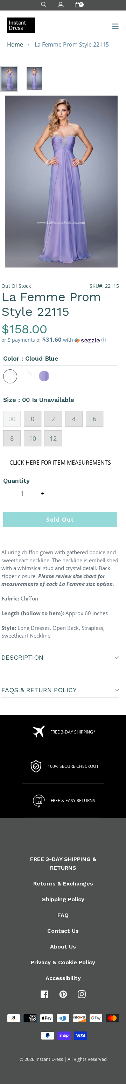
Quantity (16, 480)
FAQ (63, 915)
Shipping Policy (63, 899)
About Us (63, 946)
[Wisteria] (44, 376)
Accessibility (63, 978)
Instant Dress (49, 1059)
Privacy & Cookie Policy (63, 962)
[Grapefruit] (27, 376)
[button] (60, 339)
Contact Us (63, 930)
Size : (38, 399)
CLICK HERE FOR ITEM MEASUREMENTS (60, 462)
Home (15, 44)
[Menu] (113, 25)
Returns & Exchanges (63, 883)
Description (22, 657)
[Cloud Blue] (10, 376)
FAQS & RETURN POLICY (39, 690)
